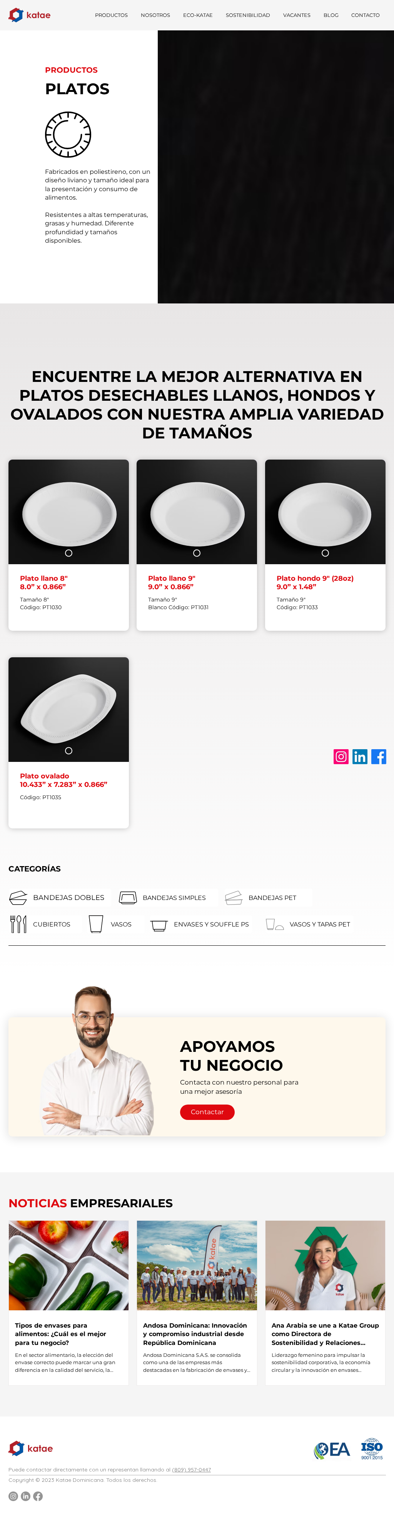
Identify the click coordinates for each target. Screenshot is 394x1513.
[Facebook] (378, 756)
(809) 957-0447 (191, 1469)
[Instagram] (341, 756)
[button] (111, 15)
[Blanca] (68, 553)
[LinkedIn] (359, 756)
